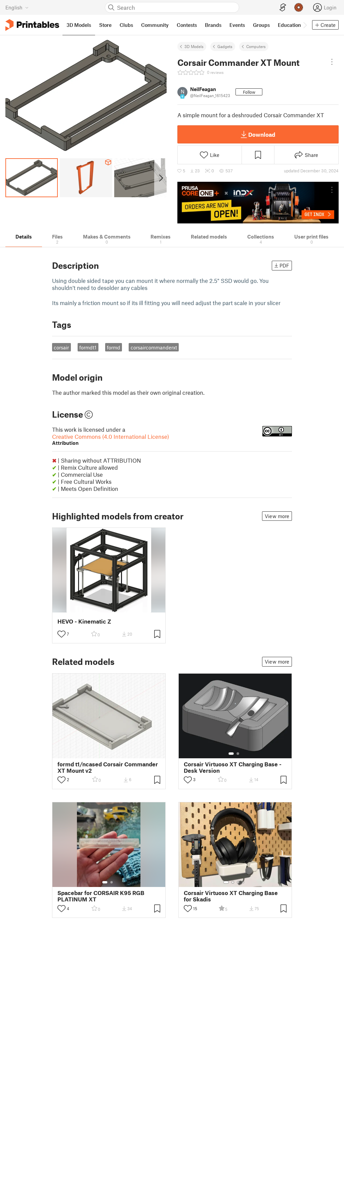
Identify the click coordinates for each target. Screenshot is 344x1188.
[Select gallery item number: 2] (237, 753)
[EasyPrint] (283, 7)
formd (113, 347)
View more (277, 516)
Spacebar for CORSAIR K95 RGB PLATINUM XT (100, 896)
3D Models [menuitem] (79, 25)
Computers (256, 46)
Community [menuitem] (155, 25)
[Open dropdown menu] (332, 62)
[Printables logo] (32, 25)
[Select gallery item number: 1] (231, 753)
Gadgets (224, 46)
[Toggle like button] (61, 634)
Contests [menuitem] (187, 25)
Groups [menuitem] (261, 25)
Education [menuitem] (289, 25)
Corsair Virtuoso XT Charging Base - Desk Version (233, 767)
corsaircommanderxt (154, 347)
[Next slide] (160, 177)
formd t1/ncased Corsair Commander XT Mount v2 (107, 767)
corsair (61, 347)
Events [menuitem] (237, 25)
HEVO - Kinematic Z (84, 621)
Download (261, 134)
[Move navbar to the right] (304, 25)
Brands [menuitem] (213, 25)
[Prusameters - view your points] (298, 7)
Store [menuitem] (105, 25)
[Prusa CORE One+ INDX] (258, 202)
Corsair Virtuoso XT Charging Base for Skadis (231, 896)
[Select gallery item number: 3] (238, 882)
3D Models (194, 46)
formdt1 (87, 347)
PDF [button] (284, 265)
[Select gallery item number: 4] (243, 882)
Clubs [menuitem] (126, 25)
